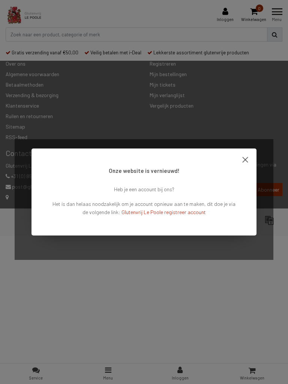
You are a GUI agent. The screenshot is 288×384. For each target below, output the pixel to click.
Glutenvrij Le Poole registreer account (164, 212)
